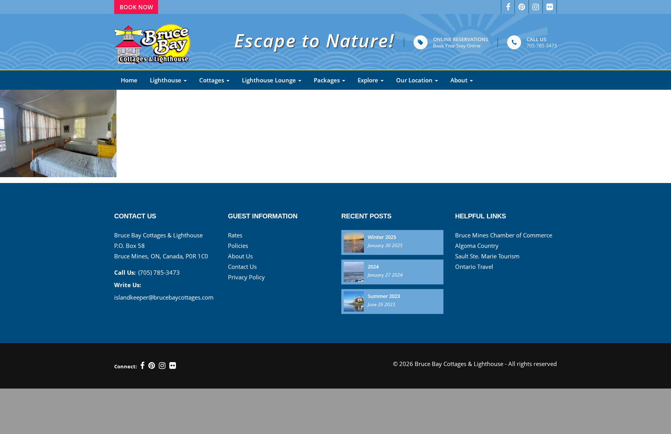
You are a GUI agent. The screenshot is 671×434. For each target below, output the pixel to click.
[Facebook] (508, 7)
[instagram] (162, 366)
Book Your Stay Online (457, 45)
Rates (235, 235)
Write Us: (127, 285)
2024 (373, 266)
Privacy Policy (246, 277)
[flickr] (172, 366)
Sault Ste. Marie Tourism (487, 256)
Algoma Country (477, 245)
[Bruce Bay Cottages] (153, 42)
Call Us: (125, 272)
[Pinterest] (151, 366)
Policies (238, 245)
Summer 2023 (384, 296)
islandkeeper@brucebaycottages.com (164, 297)
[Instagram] (536, 7)
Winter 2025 (382, 237)
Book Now (136, 7)
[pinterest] (522, 7)
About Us (240, 256)
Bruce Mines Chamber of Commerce (503, 235)
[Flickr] (550, 7)
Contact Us (242, 266)
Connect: (125, 366)
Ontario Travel (474, 266)
